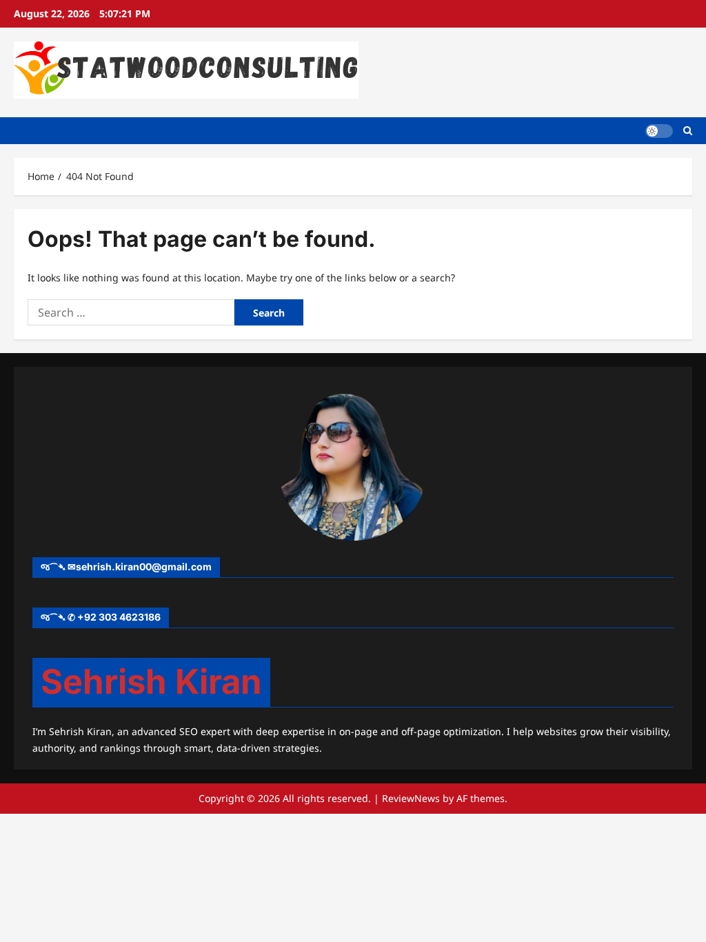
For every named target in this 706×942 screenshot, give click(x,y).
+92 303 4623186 (119, 617)
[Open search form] (687, 130)
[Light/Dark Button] (659, 130)
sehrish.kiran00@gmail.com (144, 566)
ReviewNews (411, 798)
